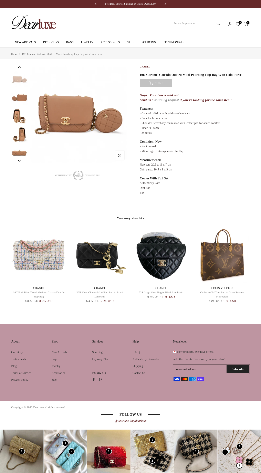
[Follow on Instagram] (100, 379)
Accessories (58, 373)
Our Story (17, 352)
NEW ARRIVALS (25, 42)
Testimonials (18, 359)
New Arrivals (59, 352)
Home (14, 54)
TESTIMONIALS (173, 42)
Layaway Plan (100, 359)
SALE (130, 42)
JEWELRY (87, 42)
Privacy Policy (19, 379)
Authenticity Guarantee (146, 359)
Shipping (138, 366)
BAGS (70, 42)
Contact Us (139, 373)
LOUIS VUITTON (222, 288)
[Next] (165, 4)
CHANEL (39, 288)
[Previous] (96, 4)
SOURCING (149, 42)
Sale (54, 379)
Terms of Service (21, 373)
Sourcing (97, 352)
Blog (14, 366)
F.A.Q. (136, 352)
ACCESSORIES (110, 42)
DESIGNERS (51, 42)
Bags (54, 359)
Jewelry (56, 366)
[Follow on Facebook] (93, 379)
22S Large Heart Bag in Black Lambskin (161, 292)
